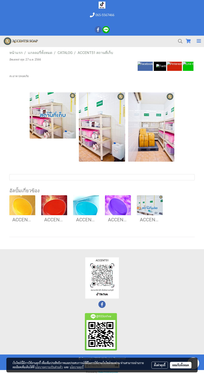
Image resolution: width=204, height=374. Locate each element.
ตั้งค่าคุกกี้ (159, 365)
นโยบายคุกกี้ (77, 367)
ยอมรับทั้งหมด (180, 365)
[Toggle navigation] (198, 41)
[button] (179, 41)
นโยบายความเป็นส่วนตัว (49, 367)
